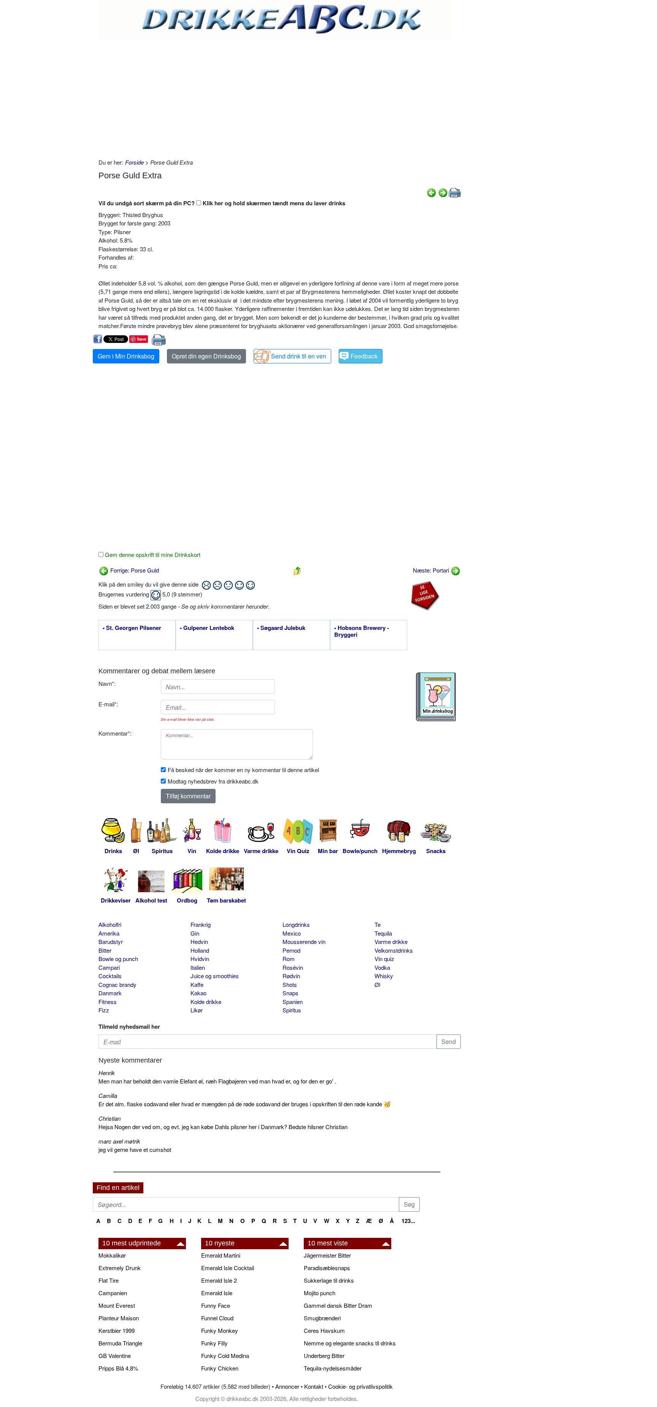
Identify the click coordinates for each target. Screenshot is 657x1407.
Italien (197, 967)
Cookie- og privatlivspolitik (360, 1386)
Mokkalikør (112, 1255)
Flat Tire (108, 1280)
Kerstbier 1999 (116, 1330)
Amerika (108, 933)
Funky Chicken (219, 1368)
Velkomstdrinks (394, 950)
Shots (289, 984)
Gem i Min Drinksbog (126, 356)
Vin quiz (384, 959)
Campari (109, 967)
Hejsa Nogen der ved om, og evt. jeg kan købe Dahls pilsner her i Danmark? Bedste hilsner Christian (223, 1127)
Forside (134, 162)
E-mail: (108, 704)
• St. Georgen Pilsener (132, 628)
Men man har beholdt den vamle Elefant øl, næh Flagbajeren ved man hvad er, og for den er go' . (217, 1081)
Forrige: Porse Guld (134, 570)
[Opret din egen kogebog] (436, 697)
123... (408, 1221)
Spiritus (291, 1010)
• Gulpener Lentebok (207, 628)
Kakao (198, 993)
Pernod (291, 950)
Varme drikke (391, 941)
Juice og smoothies (214, 976)
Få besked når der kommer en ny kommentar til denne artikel (243, 770)
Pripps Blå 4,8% (118, 1368)
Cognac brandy (117, 984)
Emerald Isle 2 (219, 1280)
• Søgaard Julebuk (281, 628)
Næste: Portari (432, 570)
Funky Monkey (219, 1330)
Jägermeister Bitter (327, 1255)
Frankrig (200, 924)
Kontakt (313, 1386)
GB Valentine (114, 1355)
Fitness (107, 1002)
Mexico (291, 933)
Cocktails (110, 976)
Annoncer (287, 1386)
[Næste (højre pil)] (443, 192)
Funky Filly (214, 1343)
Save (141, 339)
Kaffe (196, 984)
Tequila (383, 933)
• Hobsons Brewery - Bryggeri (361, 631)
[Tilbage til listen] (297, 570)
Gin (194, 933)
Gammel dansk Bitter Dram (338, 1305)
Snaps (290, 993)
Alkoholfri (109, 924)
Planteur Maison (118, 1318)
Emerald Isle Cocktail (227, 1268)
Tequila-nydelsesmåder (333, 1368)
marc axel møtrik (119, 1141)
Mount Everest (116, 1305)
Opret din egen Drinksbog (206, 356)
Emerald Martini (220, 1255)
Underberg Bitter (324, 1355)
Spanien (292, 1002)
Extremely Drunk (119, 1268)
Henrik (106, 1073)
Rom (288, 959)
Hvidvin (199, 959)
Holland (199, 950)
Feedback (364, 356)
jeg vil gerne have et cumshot (134, 1149)
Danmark (110, 993)
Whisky (384, 976)
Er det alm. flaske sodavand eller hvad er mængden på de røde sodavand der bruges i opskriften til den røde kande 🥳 (244, 1104)
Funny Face (215, 1305)
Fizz (103, 1010)
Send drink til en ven (298, 356)
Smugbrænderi (322, 1318)
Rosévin (292, 967)
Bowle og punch (118, 959)
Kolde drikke (205, 1002)
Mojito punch (319, 1293)
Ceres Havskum (324, 1330)
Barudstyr (110, 941)
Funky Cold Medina (225, 1355)
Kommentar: (115, 733)
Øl (377, 984)
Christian (109, 1118)
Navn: (107, 683)
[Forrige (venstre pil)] (431, 192)
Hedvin (199, 941)
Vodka (382, 967)
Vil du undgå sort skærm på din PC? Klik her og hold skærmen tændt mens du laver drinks (221, 203)
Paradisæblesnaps (327, 1268)
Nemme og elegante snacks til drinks (350, 1343)
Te (378, 924)
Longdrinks (296, 924)
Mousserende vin (303, 941)
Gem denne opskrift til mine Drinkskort (151, 554)
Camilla (107, 1095)
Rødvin (291, 976)
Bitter (104, 950)
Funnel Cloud (217, 1318)
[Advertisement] (279, 97)
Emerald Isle (216, 1293)
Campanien (112, 1293)
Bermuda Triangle (120, 1343)
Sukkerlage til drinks (329, 1280)
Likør (196, 1010)
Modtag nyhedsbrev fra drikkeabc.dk (213, 781)
